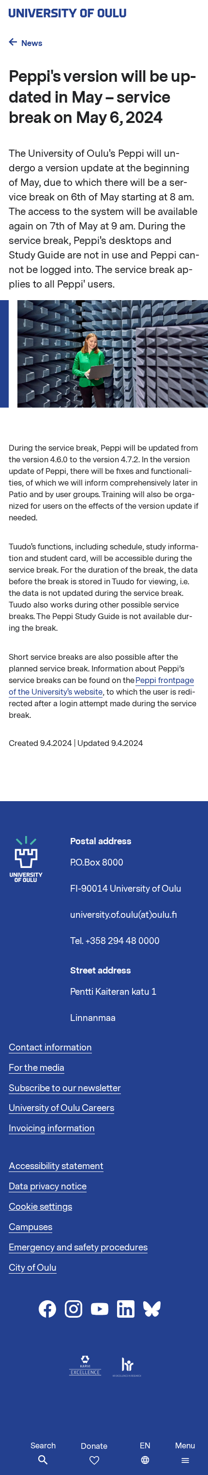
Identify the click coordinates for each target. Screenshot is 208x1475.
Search (43, 1446)
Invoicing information (52, 1128)
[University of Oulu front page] (90, 10)
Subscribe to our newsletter (65, 1088)
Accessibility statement (56, 1166)
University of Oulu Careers (61, 1108)
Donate (94, 1446)
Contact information (50, 1047)
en (155, 1458)
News (32, 43)
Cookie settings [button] (40, 1207)
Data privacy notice (48, 1186)
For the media (36, 1068)
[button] (185, 1453)
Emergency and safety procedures (78, 1247)
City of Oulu (33, 1268)
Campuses (30, 1227)
